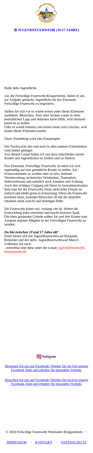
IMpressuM (16, 442)
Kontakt (43, 442)
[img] (46, 13)
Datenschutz (74, 442)
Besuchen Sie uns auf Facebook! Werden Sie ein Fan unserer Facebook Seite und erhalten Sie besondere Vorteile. (46, 368)
